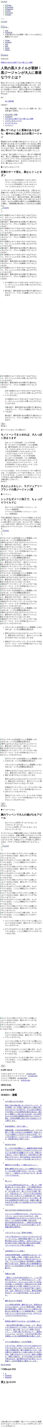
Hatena (7, 50)
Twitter (7, 40)
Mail (6, 46)
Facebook (8, 42)
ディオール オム (11, 123)
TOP (6, 31)
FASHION (8, 32)
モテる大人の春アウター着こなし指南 (17, 62)
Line (6, 44)
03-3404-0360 (22, 1078)
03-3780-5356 (32, 1076)
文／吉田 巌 (9, 101)
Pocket (7, 48)
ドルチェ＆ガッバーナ (13, 121)
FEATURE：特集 (11, 114)
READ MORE (6, 1365)
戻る (3, 424)
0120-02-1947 (25, 1080)
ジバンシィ (9, 125)
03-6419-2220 (31, 1074)
